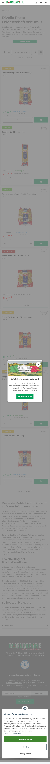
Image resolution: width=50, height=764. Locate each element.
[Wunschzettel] (41, 2)
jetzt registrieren (25, 396)
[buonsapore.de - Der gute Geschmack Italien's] (15, 2)
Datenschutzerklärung (12, 733)
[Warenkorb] (45, 2)
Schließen (25, 747)
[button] (36, 2)
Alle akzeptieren (25, 739)
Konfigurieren (25, 754)
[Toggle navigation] (3, 1)
